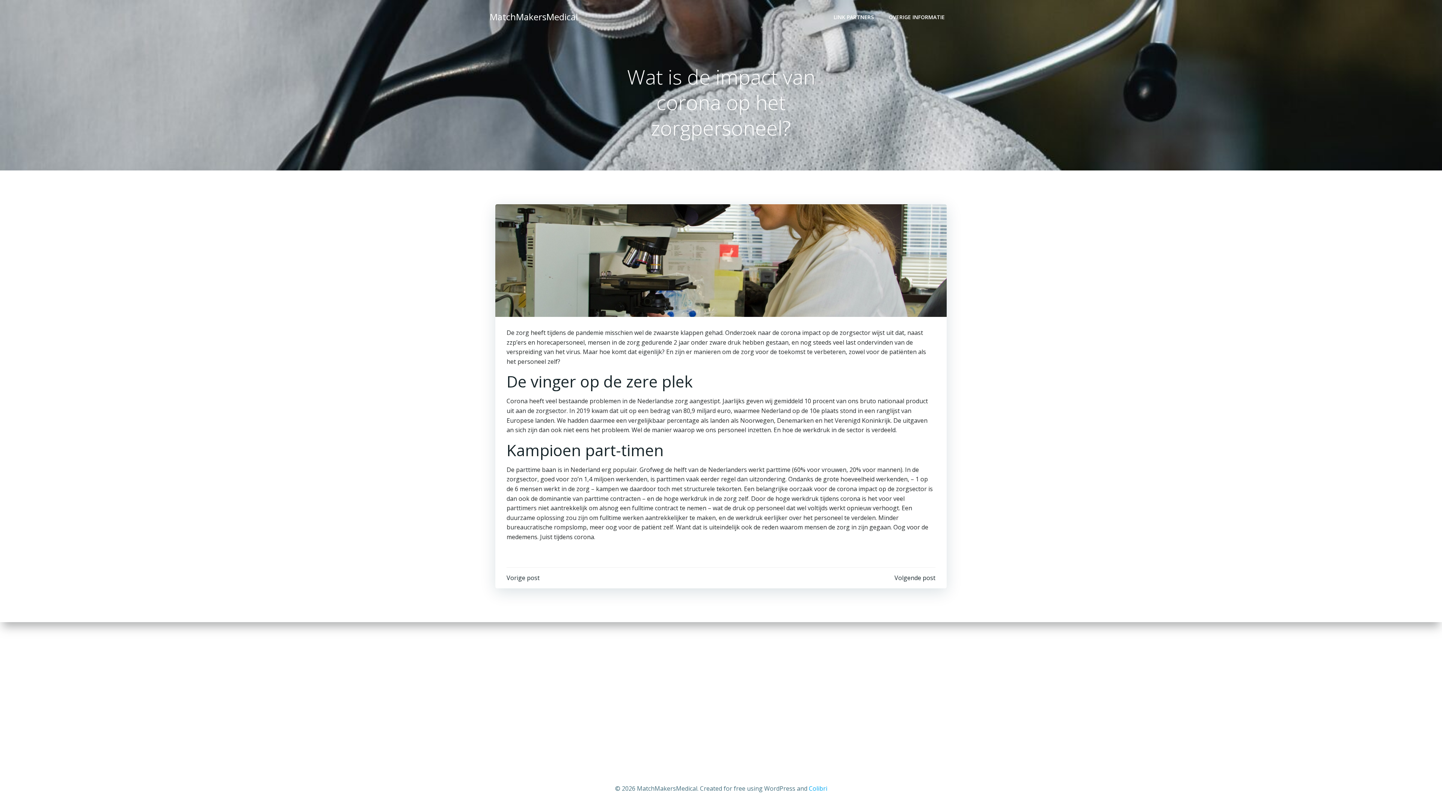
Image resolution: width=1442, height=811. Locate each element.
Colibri (818, 788)
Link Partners (854, 17)
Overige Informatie (917, 17)
